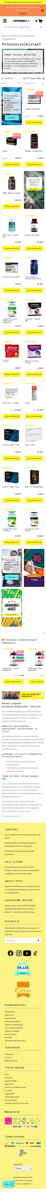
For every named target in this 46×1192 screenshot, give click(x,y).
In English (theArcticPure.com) (17, 1103)
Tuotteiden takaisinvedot (15, 1040)
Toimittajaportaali (12, 1097)
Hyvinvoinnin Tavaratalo (23, 1180)
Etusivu (4, 36)
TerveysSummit (11, 1100)
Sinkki (8, 768)
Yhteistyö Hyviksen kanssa (15, 1087)
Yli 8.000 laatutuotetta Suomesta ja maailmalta (22, 2)
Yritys (7, 1074)
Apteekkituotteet (15, 36)
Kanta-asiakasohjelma (13, 1028)
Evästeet (8, 1057)
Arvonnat (8, 1090)
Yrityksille (8, 1037)
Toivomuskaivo (11, 1034)
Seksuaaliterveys (29, 36)
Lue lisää (12, 118)
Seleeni (9, 761)
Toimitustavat (10, 1018)
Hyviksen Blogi (10, 1081)
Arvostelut (9, 1078)
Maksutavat (9, 1015)
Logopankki (9, 1094)
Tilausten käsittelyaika (14, 1024)
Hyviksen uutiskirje (12, 1031)
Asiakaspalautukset (12, 1021)
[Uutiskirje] (38, 940)
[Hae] (41, 27)
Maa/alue (18, 1164)
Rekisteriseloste (11, 1061)
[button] (40, 21)
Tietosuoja (9, 1054)
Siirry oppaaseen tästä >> (12, 816)
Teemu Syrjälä (7, 784)
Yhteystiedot (10, 1012)
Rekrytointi (9, 1084)
